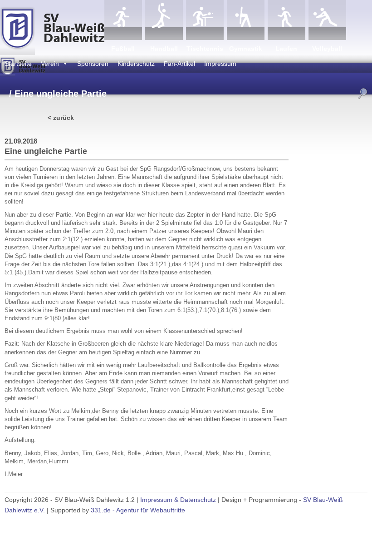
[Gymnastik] (245, 20)
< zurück (61, 117)
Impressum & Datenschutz (178, 499)
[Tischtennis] (205, 20)
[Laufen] (286, 20)
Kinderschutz (136, 63)
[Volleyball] (327, 20)
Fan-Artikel (179, 63)
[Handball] (164, 20)
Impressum (220, 63)
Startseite (18, 63)
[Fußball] (123, 20)
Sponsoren (92, 63)
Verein (50, 63)
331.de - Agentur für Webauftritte (138, 510)
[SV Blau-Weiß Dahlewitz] (52, 27)
